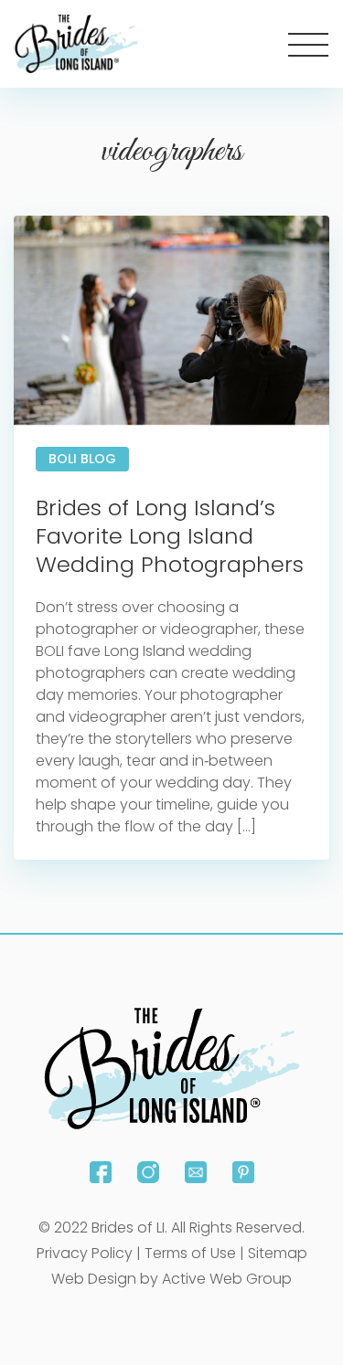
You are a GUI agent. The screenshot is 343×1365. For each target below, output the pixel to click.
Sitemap (277, 1253)
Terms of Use (190, 1253)
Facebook (101, 1172)
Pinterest (243, 1172)
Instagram (148, 1172)
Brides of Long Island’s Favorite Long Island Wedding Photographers (170, 535)
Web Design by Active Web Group (171, 1278)
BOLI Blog (82, 459)
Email (196, 1172)
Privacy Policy (85, 1253)
